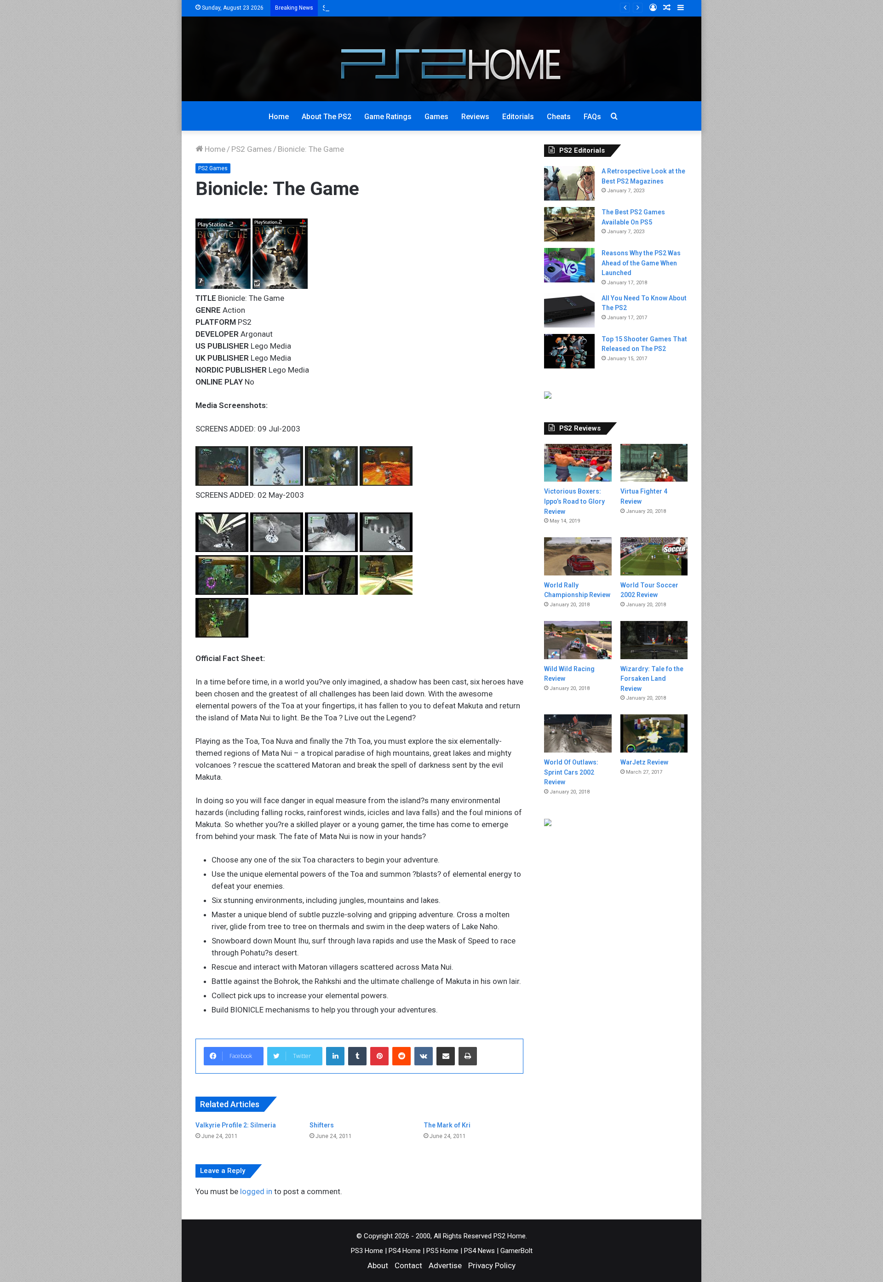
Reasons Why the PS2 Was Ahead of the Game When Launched (641, 262)
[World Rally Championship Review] (577, 556)
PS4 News (479, 1251)
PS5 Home (442, 1251)
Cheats (559, 116)
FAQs (592, 116)
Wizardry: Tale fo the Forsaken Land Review (651, 678)
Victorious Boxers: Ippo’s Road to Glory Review (574, 501)
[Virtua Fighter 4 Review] (654, 463)
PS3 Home (367, 1251)
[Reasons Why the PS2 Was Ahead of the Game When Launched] (569, 265)
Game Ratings (388, 116)
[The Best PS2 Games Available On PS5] (569, 224)
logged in (256, 1191)
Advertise (445, 1265)
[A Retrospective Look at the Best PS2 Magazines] (569, 183)
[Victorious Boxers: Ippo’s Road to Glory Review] (577, 463)
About (377, 1265)
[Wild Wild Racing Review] (577, 640)
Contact (408, 1265)
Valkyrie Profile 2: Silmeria (235, 1125)
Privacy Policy (492, 1265)
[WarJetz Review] (654, 733)
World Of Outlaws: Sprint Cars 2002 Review (571, 772)
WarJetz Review (644, 762)
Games (436, 116)
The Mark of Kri (447, 1125)
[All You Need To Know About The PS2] (569, 310)
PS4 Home (405, 1251)
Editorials (518, 116)
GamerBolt (516, 1251)
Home (279, 116)
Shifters (322, 1125)
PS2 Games (251, 149)
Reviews (475, 116)
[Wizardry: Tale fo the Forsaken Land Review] (654, 640)
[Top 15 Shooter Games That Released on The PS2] (569, 351)
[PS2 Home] (441, 59)
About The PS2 (326, 116)
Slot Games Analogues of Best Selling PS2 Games (409, 7)
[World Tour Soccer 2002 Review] (654, 556)
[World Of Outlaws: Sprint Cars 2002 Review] (577, 733)
